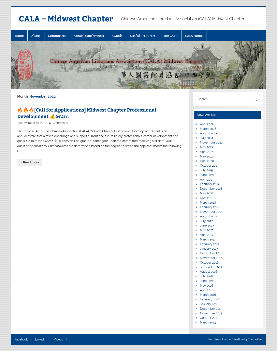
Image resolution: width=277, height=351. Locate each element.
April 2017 (206, 235)
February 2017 (209, 244)
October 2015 (209, 318)
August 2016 (208, 271)
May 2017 (206, 230)
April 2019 (207, 179)
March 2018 (208, 202)
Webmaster (60, 122)
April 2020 (207, 161)
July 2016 (206, 276)
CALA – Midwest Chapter (66, 18)
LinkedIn (40, 339)
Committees (57, 36)
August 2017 (208, 216)
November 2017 (211, 212)
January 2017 (209, 248)
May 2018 (206, 193)
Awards (117, 36)
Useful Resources (143, 36)
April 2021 (206, 152)
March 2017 (208, 239)
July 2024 (206, 138)
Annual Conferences (89, 36)
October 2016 (209, 262)
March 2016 (208, 295)
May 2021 (206, 147)
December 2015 (211, 309)
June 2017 (207, 225)
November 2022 (211, 142)
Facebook (21, 339)
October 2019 (209, 165)
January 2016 (209, 304)
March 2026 (208, 129)
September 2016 (211, 267)
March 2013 (208, 322)
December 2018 (211, 188)
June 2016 (207, 281)
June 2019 (207, 175)
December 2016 (211, 253)
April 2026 (207, 124)
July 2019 (206, 170)
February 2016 (210, 299)
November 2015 (211, 313)
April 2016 (207, 290)
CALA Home (194, 36)
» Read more (29, 162)
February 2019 (210, 184)
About (35, 36)
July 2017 (206, 221)
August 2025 (208, 133)
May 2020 (207, 156)
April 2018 (207, 198)
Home (19, 36)
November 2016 (211, 258)
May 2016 (206, 285)
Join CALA (170, 36)
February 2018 (210, 207)
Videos (58, 339)
